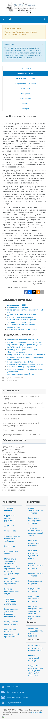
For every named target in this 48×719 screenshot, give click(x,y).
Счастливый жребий (11, 419)
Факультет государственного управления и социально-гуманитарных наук (20, 473)
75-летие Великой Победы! (13, 452)
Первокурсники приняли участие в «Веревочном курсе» (22, 350)
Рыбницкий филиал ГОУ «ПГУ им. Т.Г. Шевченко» (35, 632)
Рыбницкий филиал (10, 480)
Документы (9, 525)
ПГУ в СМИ (25, 88)
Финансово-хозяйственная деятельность (10, 601)
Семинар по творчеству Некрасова (17, 430)
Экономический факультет (13, 490)
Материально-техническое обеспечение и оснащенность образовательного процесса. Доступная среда (12, 566)
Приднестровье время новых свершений (20, 457)
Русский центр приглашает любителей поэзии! (22, 403)
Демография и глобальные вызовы (22, 315)
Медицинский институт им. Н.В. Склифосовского (23, 477)
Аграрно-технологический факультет (18, 462)
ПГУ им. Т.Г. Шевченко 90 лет (14, 447)
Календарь (25, 108)
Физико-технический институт (15, 469)
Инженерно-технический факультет (33, 598)
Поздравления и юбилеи (25, 83)
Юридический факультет (34, 589)
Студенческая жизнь (11, 459)
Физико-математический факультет (35, 565)
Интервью (25, 93)
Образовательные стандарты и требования (12, 538)
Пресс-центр (25, 68)
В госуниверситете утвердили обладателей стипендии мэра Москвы (20, 424)
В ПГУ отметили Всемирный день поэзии (19, 414)
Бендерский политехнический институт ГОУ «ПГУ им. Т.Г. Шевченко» (35, 671)
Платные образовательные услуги (11, 591)
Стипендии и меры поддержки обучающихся (11, 581)
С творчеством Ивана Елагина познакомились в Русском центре (21, 318)
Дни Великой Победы (11, 449)
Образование (10, 531)
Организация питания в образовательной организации (11, 633)
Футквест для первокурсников (20, 322)
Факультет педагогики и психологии (17, 482)
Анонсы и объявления (25, 78)
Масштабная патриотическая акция (22, 340)
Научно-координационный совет (21, 374)
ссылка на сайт (36, 712)
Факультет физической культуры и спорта (20, 485)
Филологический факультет (14, 487)
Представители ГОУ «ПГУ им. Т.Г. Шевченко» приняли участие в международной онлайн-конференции (26, 357)
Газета (25, 103)
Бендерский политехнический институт (19, 464)
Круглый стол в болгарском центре (22, 329)
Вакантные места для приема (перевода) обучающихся (11, 613)
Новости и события (25, 73)
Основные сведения (8, 509)
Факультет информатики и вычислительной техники (35, 532)
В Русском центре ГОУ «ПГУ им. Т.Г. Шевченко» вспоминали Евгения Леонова (25, 363)
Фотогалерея (25, 98)
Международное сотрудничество (11, 622)
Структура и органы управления (9, 518)
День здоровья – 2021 (16, 305)
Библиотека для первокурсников (21, 367)
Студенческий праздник (17, 307)
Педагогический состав (11, 552)
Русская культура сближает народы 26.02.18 (21, 434)
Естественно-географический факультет (19, 467)
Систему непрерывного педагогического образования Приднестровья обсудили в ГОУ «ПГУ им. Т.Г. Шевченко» (24, 344)
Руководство (9, 546)
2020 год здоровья (10, 454)
